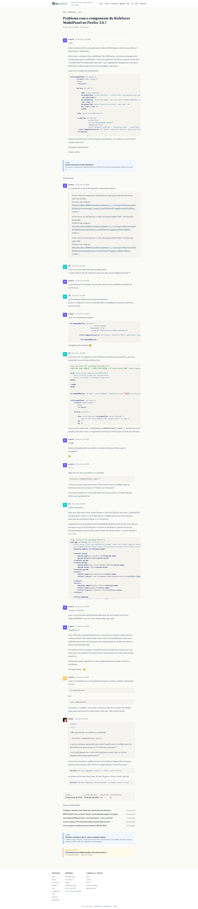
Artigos (67, 883)
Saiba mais (97, 906)
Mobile (122, 4)
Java (101, 4)
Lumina (88, 880)
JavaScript (55, 891)
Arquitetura (56, 900)
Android (143, 4)
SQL (128, 4)
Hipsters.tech (91, 888)
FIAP (87, 883)
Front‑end (114, 4)
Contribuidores (107, 906)
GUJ (64, 12)
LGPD (115, 906)
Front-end (72, 12)
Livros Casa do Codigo (73, 891)
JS (132, 4)
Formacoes (69, 880)
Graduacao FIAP (70, 885)
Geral (107, 4)
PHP (136, 4)
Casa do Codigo (92, 885)
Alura (88, 877)
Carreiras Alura (70, 877)
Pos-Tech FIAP (70, 888)
